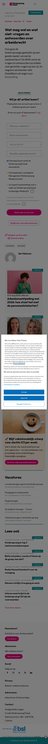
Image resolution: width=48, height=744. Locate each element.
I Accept (24, 392)
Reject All (24, 398)
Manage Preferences (24, 404)
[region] (24, 372)
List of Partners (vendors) (12, 384)
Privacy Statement (19, 363)
